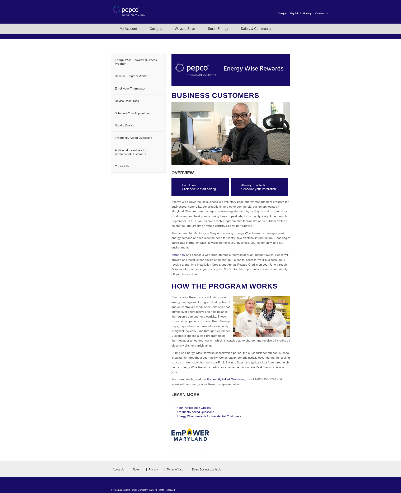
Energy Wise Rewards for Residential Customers (209, 416)
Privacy (153, 469)
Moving (307, 13)
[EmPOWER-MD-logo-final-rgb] (190, 438)
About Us (118, 469)
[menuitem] (283, 13)
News (136, 469)
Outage (282, 13)
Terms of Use (175, 469)
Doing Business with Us (206, 469)
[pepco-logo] (131, 16)
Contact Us (321, 13)
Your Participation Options (194, 407)
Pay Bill (294, 13)
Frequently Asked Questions (225, 379)
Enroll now (178, 254)
